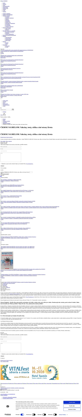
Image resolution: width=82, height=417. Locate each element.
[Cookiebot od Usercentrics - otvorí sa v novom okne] (8, 415)
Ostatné (4, 9)
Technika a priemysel (9, 26)
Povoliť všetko (72, 402)
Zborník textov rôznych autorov (9, 283)
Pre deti (6, 47)
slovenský (5, 285)
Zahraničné (7, 45)
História (4, 36)
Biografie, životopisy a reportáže (9, 30)
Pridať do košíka (5, 174)
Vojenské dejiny (8, 39)
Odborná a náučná (6, 15)
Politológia (7, 20)
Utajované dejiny (8, 37)
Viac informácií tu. (29, 163)
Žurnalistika (7, 21)
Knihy (4, 3)
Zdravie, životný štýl (7, 27)
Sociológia (7, 16)
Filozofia (7, 19)
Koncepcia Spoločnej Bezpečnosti (9, 35)
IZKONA (8, 287)
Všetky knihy (5, 100)
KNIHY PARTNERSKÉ (7, 14)
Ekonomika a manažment (10, 23)
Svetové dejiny (8, 38)
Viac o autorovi (9, 141)
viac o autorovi (3, 361)
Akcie (4, 5)
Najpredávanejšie (6, 6)
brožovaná (5, 284)
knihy (7, 361)
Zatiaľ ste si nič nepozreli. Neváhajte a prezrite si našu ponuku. (12, 387)
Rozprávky (5, 44)
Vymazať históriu (3, 388)
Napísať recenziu (16, 153)
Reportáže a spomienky (9, 31)
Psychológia (7, 24)
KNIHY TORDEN (6, 13)
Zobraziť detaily (62, 414)
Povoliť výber (72, 405)
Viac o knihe (2, 141)
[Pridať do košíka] (0, 63)
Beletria (4, 41)
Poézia (6, 43)
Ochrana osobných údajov (8, 398)
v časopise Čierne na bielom (14, 293)
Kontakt (4, 11)
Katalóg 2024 (5, 8)
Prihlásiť (4, 111)
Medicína (7, 29)
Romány (7, 42)
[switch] (33, 415)
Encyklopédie (8, 25)
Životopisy (7, 33)
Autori (4, 106)
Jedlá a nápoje (8, 28)
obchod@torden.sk (4, 394)
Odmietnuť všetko (72, 409)
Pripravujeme (5, 7)
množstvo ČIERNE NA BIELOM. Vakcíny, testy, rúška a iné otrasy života (14, 172)
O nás (4, 10)
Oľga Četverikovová (30, 297)
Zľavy (4, 102)
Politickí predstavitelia (9, 34)
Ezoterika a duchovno (9, 17)
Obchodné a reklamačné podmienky (10, 397)
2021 (7, 286)
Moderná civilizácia (6, 123)
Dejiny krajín (7, 40)
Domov (4, 119)
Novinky (4, 4)
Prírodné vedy (8, 22)
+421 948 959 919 (11, 394)
